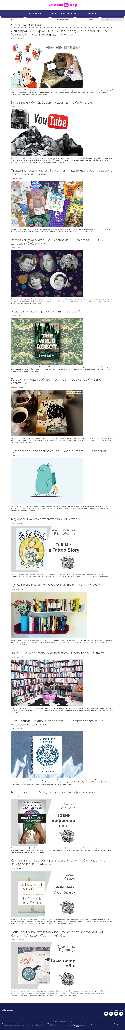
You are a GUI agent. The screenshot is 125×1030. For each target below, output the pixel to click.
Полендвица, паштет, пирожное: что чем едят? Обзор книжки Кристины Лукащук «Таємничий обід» (57, 933)
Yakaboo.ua (7, 1010)
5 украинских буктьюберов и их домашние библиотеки (52, 102)
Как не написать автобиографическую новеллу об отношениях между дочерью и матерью (58, 862)
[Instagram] (111, 1014)
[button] (12, 19)
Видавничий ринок (70, 13)
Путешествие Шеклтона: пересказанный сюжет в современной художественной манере (58, 722)
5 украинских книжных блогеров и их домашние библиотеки (56, 585)
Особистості (90, 13)
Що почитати (35, 13)
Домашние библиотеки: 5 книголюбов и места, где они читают (57, 653)
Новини (52, 13)
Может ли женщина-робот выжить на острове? (46, 311)
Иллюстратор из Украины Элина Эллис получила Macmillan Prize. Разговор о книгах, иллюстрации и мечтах (60, 32)
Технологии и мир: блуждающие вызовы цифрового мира (54, 792)
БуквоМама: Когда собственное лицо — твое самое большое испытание (56, 381)
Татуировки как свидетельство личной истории (46, 519)
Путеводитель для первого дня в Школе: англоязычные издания (59, 451)
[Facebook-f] (106, 1014)
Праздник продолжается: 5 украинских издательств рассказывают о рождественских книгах (61, 172)
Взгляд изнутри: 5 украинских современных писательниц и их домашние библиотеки (57, 241)
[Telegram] (116, 1014)
